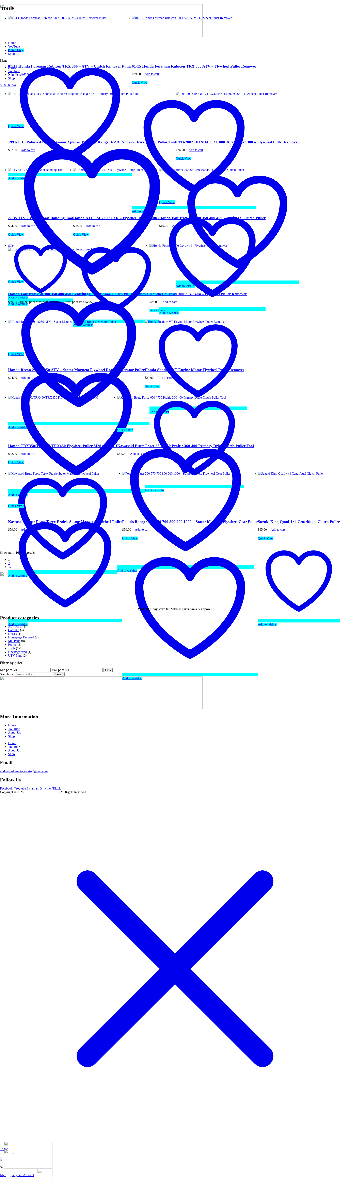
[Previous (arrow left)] (1, 1157)
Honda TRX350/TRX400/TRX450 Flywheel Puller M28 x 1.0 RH (62, 446)
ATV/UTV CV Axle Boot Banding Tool (40, 218)
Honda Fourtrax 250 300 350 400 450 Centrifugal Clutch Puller (212, 218)
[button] (175, 60)
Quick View (16, 126)
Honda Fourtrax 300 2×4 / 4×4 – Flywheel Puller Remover (198, 294)
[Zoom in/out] (1, 1153)
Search (59, 674)
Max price (57, 670)
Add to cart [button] (28, 150)
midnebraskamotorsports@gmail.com (24, 771)
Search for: (7, 674)
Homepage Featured (21, 637)
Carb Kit (13, 630)
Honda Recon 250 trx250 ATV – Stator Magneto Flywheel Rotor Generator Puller (76, 370)
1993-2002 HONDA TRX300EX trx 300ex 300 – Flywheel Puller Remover (237, 142)
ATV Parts (15, 626)
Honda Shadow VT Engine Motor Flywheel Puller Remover (194, 370)
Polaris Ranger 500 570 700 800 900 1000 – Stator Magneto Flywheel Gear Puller (190, 522)
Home (12, 42)
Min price (6, 670)
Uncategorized (17, 652)
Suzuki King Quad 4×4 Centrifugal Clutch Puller (299, 522)
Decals (12, 633)
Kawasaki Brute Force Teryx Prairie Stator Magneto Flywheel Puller (65, 522)
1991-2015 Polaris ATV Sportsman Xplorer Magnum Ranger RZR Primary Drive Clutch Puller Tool (92, 142)
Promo (12, 644)
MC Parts (14, 641)
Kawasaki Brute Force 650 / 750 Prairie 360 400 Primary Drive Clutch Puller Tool (185, 446)
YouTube (14, 46)
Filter (108, 670)
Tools (11, 648)
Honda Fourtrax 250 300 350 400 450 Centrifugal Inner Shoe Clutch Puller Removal (78, 294)
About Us (14, 50)
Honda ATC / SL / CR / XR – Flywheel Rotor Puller (116, 218)
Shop (11, 53)
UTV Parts (15, 655)
